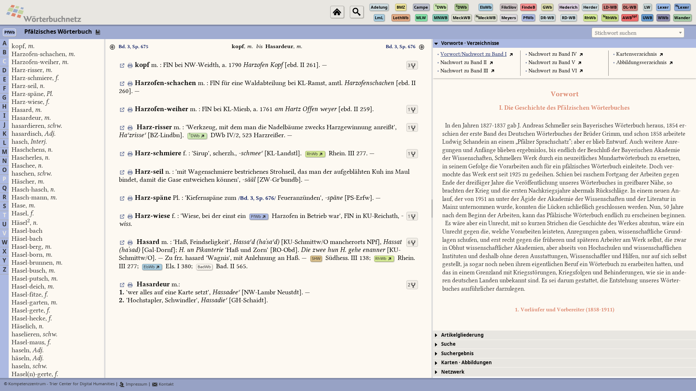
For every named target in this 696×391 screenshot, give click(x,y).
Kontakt (166, 384)
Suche (448, 344)
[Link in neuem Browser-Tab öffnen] (203, 136)
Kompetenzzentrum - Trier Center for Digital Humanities (61, 384)
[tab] (564, 43)
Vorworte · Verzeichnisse (470, 43)
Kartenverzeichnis (636, 54)
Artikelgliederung (462, 335)
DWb (194, 136)
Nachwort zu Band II (463, 62)
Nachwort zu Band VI (553, 71)
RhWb (312, 154)
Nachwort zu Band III (464, 71)
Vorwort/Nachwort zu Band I (473, 54)
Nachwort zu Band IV (553, 54)
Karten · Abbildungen (466, 362)
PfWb (256, 216)
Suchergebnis (457, 353)
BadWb (204, 267)
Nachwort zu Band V (552, 62)
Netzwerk (452, 372)
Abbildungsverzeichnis (641, 62)
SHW (316, 258)
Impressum (136, 384)
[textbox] (638, 33)
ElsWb (149, 267)
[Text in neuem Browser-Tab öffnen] (511, 54)
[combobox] (638, 33)
